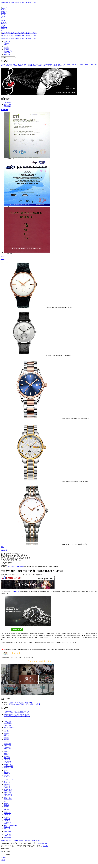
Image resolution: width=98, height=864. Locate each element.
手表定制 (6, 43)
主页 (8, 566)
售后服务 (32, 840)
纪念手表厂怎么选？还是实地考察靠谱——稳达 (16, 712)
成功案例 (6, 49)
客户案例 (6, 805)
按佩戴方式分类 (8, 799)
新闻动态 (12, 566)
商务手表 (6, 739)
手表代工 (6, 44)
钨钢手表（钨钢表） (78, 64)
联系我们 (6, 806)
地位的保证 (7, 827)
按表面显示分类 (8, 792)
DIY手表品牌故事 (8, 766)
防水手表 (55, 64)
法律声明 (6, 775)
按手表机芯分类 (8, 794)
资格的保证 (7, 823)
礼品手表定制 (7, 813)
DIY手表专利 (7, 762)
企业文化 (6, 770)
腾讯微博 (3, 860)
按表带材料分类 (8, 791)
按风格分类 (7, 786)
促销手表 (33, 64)
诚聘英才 (15, 840)
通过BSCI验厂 (7, 828)
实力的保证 (7, 820)
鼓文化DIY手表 (8, 51)
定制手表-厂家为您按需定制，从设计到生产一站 (17, 716)
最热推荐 (3, 259)
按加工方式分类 (8, 795)
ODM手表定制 (7, 723)
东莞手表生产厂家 (49, 66)
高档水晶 (6, 751)
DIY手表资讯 (7, 764)
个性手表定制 (7, 721)
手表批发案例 (7, 745)
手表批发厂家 (69, 64)
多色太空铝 (7, 759)
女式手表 (6, 730)
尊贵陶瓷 (6, 753)
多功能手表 (49, 64)
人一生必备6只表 (8, 779)
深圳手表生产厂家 (29, 66)
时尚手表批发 (13, 66)
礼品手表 (6, 48)
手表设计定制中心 (8, 727)
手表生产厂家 (61, 64)
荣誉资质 (4, 110)
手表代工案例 (7, 748)
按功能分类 (7, 783)
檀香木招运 (7, 758)
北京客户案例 (7, 831)
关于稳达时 (7, 52)
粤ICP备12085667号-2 (43, 843)
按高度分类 (7, 797)
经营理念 (6, 772)
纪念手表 (38, 64)
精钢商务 (6, 754)
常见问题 (6, 803)
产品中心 (6, 808)
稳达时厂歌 (7, 776)
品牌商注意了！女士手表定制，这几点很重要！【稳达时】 (24, 704)
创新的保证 (7, 819)
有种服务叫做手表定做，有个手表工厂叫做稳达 (16, 714)
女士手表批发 (5, 66)
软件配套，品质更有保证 (10, 825)
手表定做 (28, 64)
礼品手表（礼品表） (15, 64)
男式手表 (6, 732)
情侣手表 (23, 64)
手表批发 (6, 46)
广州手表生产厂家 (39, 66)
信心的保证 (7, 817)
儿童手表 (6, 735)
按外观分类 (7, 787)
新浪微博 (3, 857)
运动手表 (43, 64)
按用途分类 (7, 784)
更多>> (2, 256)
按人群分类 (7, 781)
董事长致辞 (7, 773)
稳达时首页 (7, 41)
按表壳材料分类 (8, 789)
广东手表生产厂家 (59, 66)
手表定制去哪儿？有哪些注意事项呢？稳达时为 (16, 711)
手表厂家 (8, 64)
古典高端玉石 (7, 756)
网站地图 (38, 840)
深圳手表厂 (20, 66)
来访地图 (45, 846)
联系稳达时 (7, 54)
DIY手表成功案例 (8, 767)
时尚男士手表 (88, 64)
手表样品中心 (7, 725)
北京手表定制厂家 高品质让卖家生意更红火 (20, 702)
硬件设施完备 (7, 822)
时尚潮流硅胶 (7, 761)
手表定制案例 (20, 566)
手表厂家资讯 (7, 834)
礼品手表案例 (7, 744)
